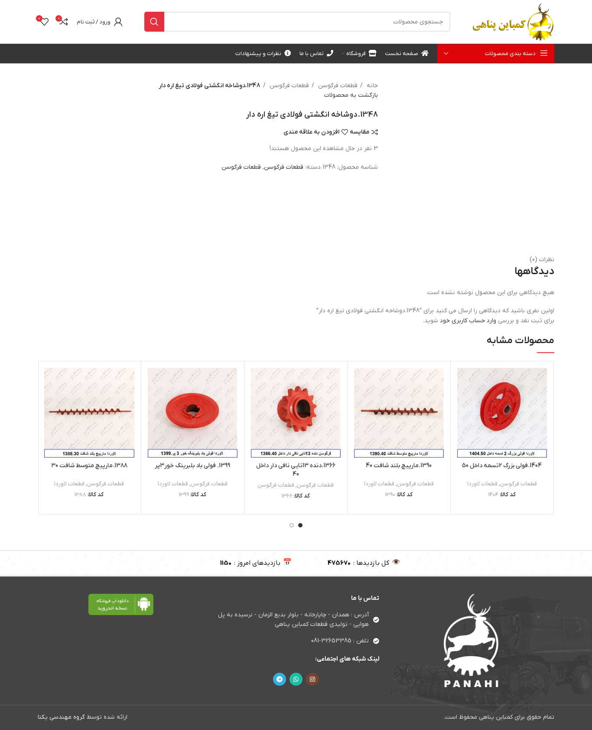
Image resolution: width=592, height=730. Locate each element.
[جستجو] (154, 22)
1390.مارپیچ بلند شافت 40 (399, 466)
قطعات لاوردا (482, 484)
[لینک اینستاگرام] (312, 679)
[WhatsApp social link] (296, 679)
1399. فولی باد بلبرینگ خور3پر (192, 466)
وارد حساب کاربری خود (468, 321)
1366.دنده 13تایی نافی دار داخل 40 (295, 470)
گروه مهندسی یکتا (61, 717)
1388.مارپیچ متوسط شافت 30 (89, 466)
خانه (371, 86)
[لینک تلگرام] (279, 679)
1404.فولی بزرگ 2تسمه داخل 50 (502, 466)
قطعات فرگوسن (337, 86)
